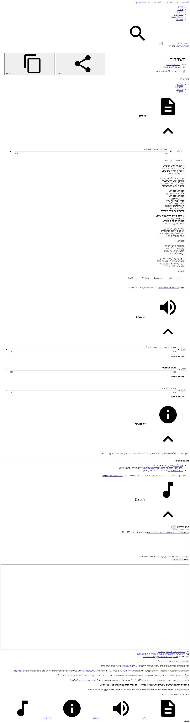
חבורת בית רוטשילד (150, 149)
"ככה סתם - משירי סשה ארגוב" (166, 532)
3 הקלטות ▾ (178, 151)
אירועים (180, 12)
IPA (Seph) (132, 278)
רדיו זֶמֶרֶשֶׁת (180, 654)
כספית (163, 694)
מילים (180, 84)
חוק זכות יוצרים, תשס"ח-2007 (91, 671)
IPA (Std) (145, 278)
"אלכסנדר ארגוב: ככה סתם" (168, 288)
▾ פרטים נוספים (177, 356)
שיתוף (59, 74)
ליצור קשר (18, 671)
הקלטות (179, 87)
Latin (170, 278)
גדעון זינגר (163, 149)
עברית (179, 278)
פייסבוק (161, 656)
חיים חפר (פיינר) (173, 64)
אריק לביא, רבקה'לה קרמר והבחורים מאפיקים (163, 468)
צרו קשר (168, 656)
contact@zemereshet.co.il (113, 476)
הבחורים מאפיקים (175, 470)
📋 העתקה (168, 161)
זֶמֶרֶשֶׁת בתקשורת (150, 656)
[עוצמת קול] (171, 151)
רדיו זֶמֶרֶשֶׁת (178, 14)
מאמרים (179, 19)
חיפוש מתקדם (177, 17)
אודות (175, 656)
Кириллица (158, 278)
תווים (180, 92)
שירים (180, 7)
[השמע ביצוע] (10, 151)
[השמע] (6, 349)
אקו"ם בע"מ (127, 666)
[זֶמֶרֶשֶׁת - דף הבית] (185, 661)
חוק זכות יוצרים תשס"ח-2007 (83, 680)
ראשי (186, 46)
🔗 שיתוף (179, 161)
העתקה (9, 74)
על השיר (179, 89)
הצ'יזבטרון (166, 368)
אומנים (180, 9)
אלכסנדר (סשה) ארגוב (172, 67)
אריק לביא (166, 388)
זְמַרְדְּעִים (141, 654)
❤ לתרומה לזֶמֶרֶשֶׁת (180, 559)
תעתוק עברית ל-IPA (154, 654)
